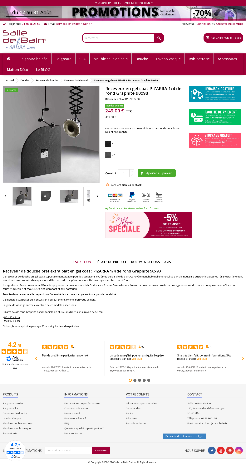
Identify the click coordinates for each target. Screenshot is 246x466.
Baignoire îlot (10, 408)
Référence (111, 99)
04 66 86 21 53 (31, 24)
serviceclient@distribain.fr (74, 24)
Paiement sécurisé (75, 418)
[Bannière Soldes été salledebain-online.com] (123, 13)
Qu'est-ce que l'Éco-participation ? (84, 428)
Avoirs (129, 413)
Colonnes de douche (15, 413)
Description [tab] (81, 262)
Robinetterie (10, 433)
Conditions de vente (76, 408)
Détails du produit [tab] (111, 262)
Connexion (203, 24)
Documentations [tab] (145, 262)
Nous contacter (73, 433)
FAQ (66, 423)
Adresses (131, 418)
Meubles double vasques (18, 423)
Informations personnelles (141, 403)
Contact (194, 394)
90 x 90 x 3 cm (12, 320)
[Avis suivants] (243, 358)
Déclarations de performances (82, 403)
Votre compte (137, 394)
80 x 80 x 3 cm (12, 317)
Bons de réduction (136, 423)
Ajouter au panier (156, 173)
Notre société (72, 413)
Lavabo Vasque (12, 418)
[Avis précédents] (36, 358)
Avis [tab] (167, 262)
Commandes (133, 408)
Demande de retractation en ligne (184, 436)
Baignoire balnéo (13, 403)
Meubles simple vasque (17, 428)
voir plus (137, 358)
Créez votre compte (229, 24)
